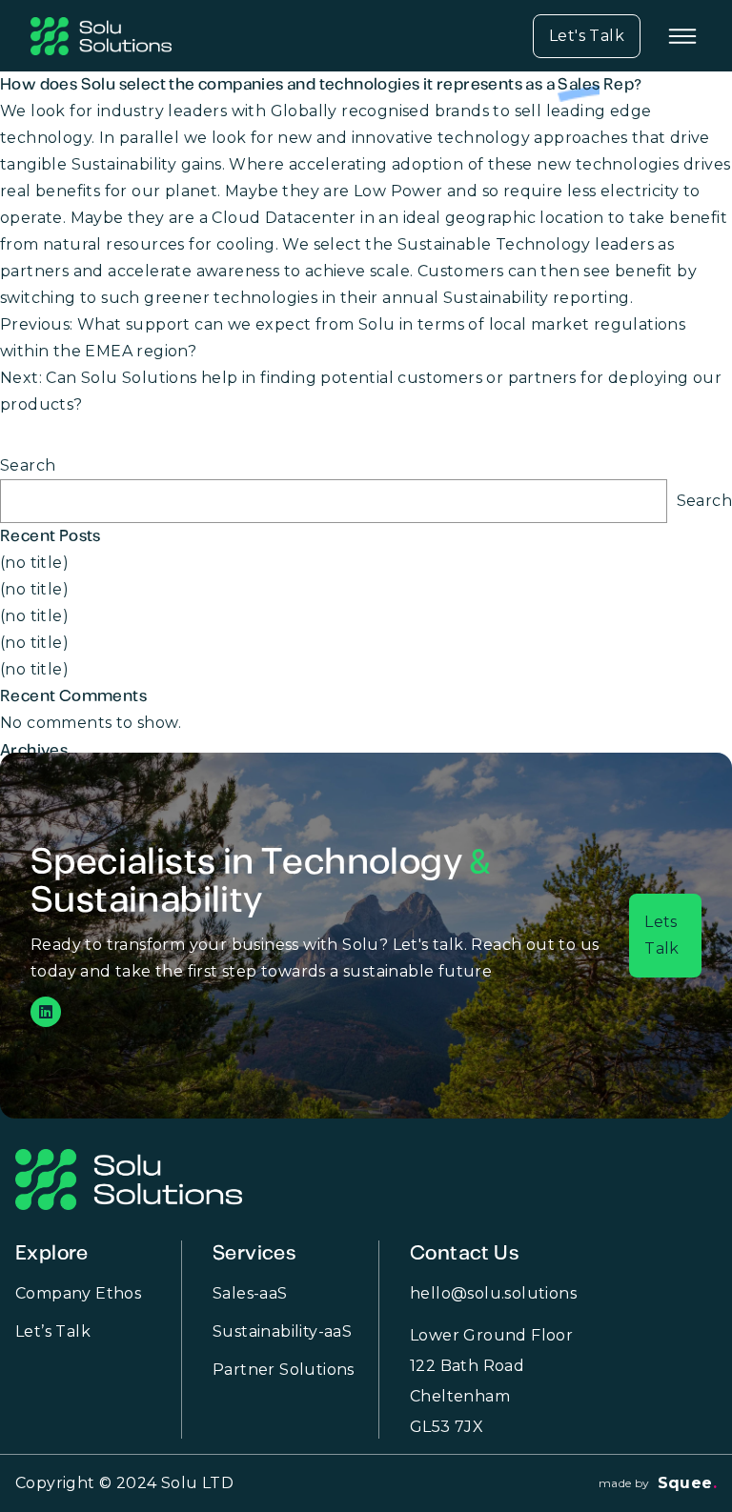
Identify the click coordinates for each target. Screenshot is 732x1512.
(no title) (34, 563)
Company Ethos (78, 1293)
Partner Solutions (284, 1370)
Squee (687, 1483)
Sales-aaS (250, 1293)
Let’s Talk (53, 1331)
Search (27, 465)
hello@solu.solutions (493, 1293)
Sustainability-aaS (282, 1331)
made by (624, 1483)
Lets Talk (662, 935)
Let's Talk (586, 36)
